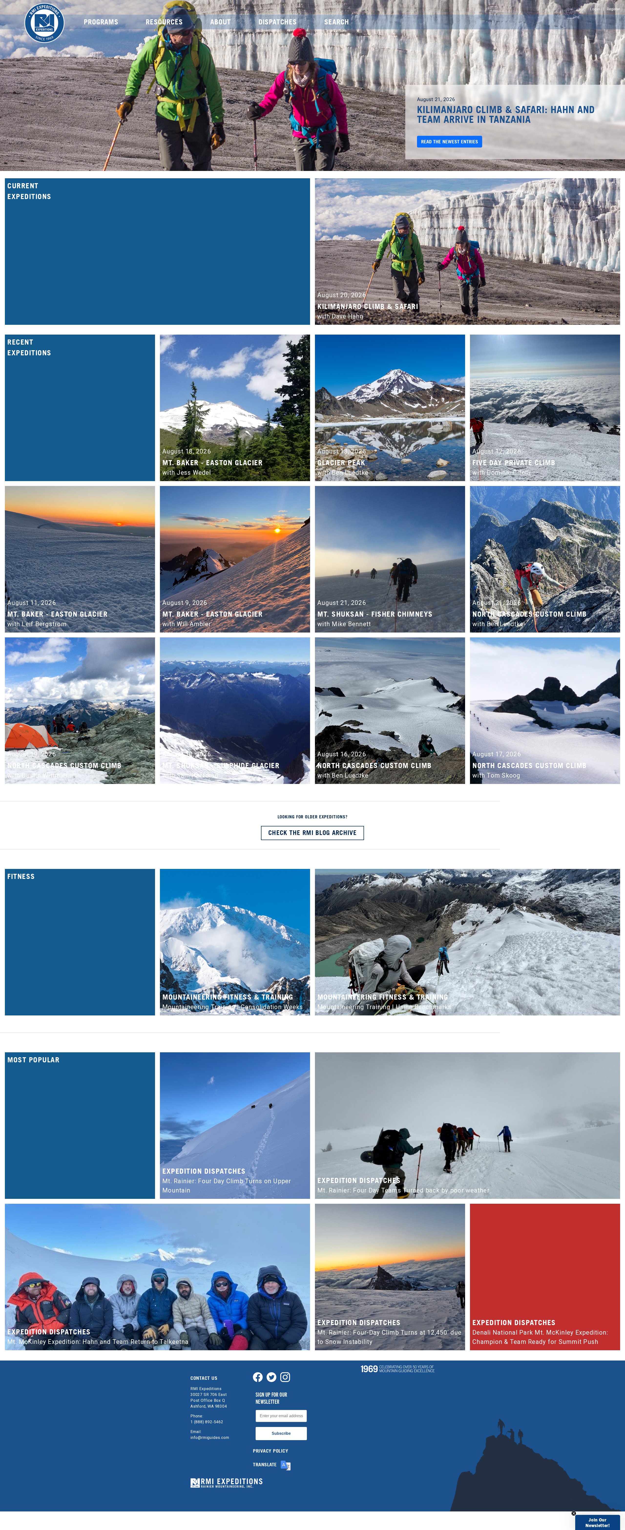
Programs (101, 22)
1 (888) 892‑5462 (206, 1422)
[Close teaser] (573, 1513)
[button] (597, 1522)
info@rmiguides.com (209, 1437)
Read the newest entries (449, 142)
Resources (164, 22)
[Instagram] (285, 1376)
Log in (595, 9)
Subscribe (281, 1433)
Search (336, 22)
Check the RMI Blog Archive (312, 832)
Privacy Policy (270, 1451)
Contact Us (203, 1378)
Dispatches (278, 22)
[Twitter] (271, 1376)
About (220, 22)
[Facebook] (258, 1376)
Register (613, 9)
